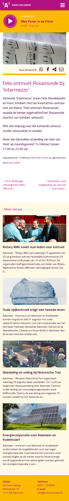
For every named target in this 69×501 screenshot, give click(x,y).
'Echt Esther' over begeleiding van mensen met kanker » (52, 184)
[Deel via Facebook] (48, 70)
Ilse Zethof (14, 162)
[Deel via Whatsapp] (41, 70)
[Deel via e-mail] (61, 70)
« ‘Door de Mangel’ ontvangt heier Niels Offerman (14, 184)
